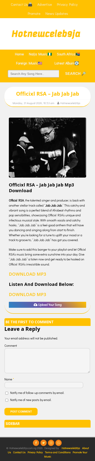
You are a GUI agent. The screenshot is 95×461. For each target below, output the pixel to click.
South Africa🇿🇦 (68, 54)
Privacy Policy (35, 452)
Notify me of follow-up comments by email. (37, 393)
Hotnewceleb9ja (70, 103)
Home (19, 54)
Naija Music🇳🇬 (40, 54)
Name (8, 379)
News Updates (57, 13)
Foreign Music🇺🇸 (29, 63)
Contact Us (19, 452)
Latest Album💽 (67, 63)
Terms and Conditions (57, 452)
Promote (34, 13)
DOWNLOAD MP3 (27, 274)
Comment (10, 345)
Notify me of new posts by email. (30, 400)
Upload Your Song (50, 304)
